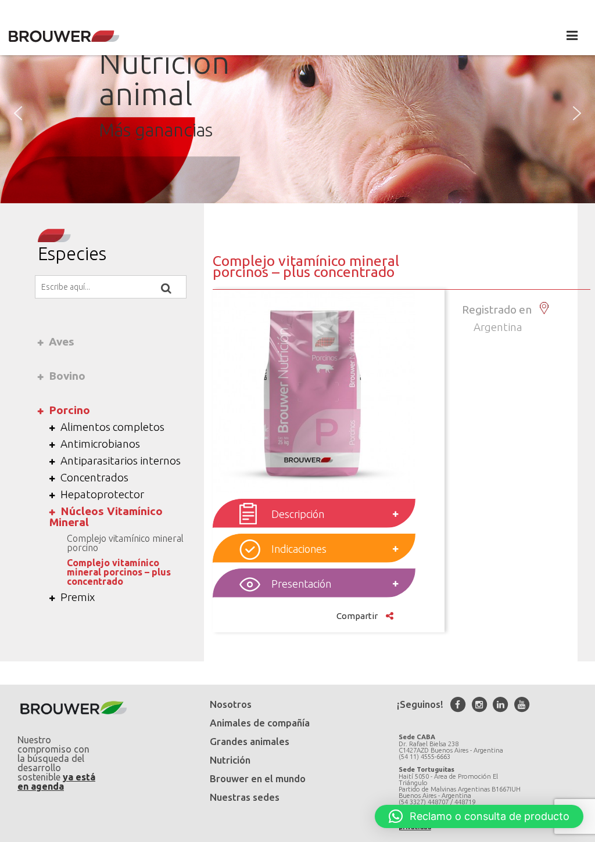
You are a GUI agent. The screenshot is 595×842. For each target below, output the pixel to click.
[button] (18, 113)
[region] (297, 113)
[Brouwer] (64, 36)
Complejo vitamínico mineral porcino (125, 543)
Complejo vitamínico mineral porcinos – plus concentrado (119, 571)
